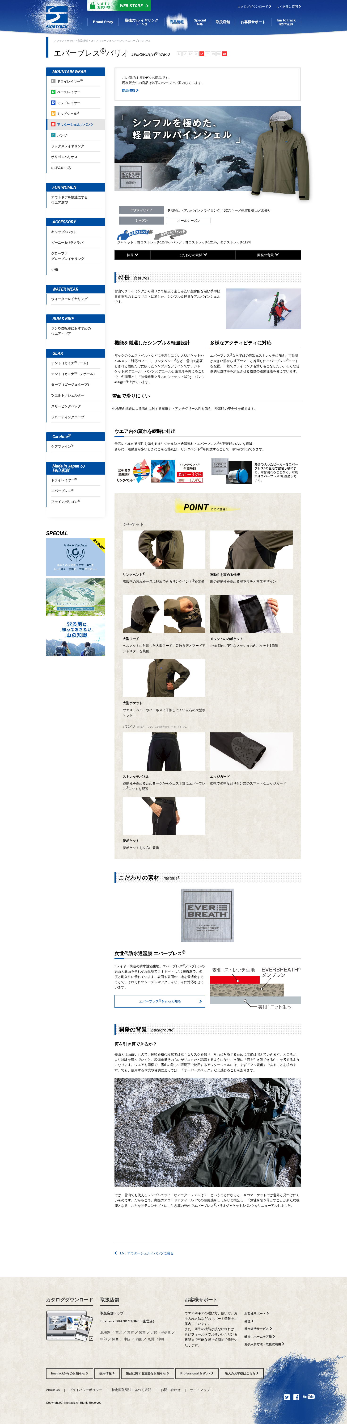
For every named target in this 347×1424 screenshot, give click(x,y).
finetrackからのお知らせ (68, 1373)
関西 (115, 1339)
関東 (142, 1332)
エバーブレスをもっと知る (160, 1000)
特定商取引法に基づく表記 (131, 1390)
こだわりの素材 (191, 255)
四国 (139, 1339)
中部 (103, 1339)
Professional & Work (195, 1373)
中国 (127, 1339)
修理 (247, 1321)
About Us (53, 1390)
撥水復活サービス (257, 1329)
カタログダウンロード (253, 6)
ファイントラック (64, 40)
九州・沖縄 (156, 1339)
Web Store (120, 5)
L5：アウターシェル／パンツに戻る (145, 1253)
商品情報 (82, 40)
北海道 (105, 1332)
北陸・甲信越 (161, 1332)
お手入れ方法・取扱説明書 (263, 1344)
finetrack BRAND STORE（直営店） (128, 1321)
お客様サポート (201, 1299)
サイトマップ (200, 1390)
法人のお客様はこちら (240, 1373)
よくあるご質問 (287, 6)
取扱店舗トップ (111, 1313)
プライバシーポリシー (85, 1390)
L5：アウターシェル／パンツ (108, 40)
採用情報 (106, 1373)
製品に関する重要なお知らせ (146, 1373)
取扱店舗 (109, 1299)
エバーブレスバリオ (139, 40)
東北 (118, 1332)
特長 (130, 255)
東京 (130, 1332)
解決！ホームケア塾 (258, 1336)
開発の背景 (266, 255)
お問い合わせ (171, 1390)
